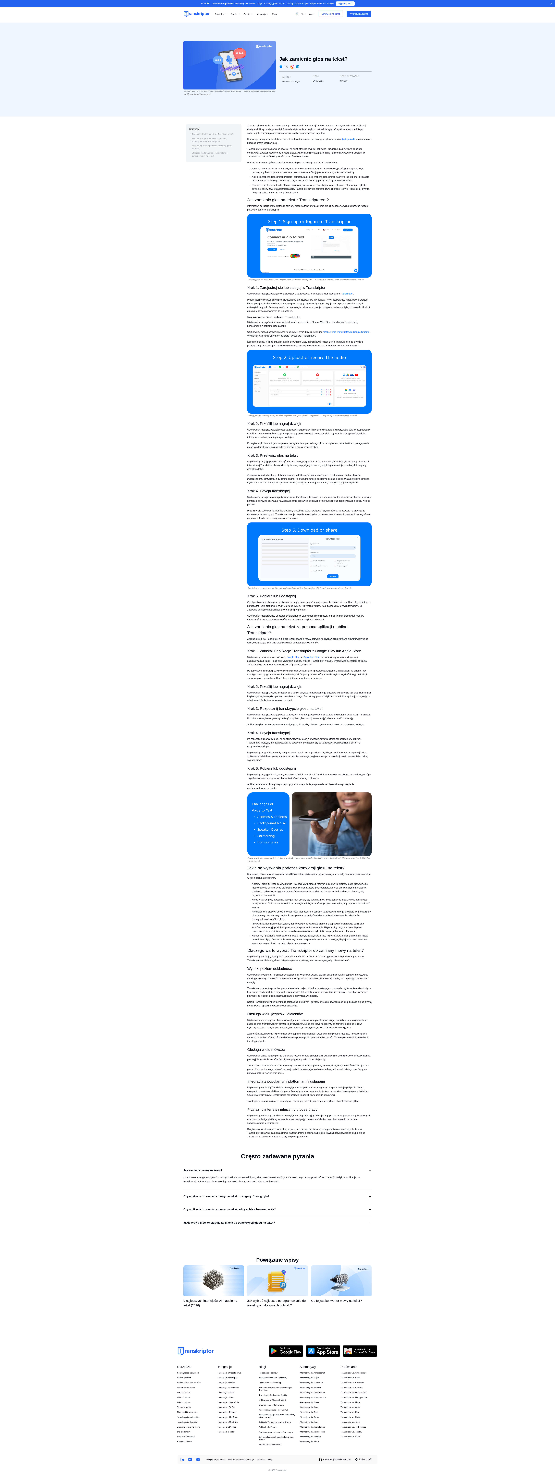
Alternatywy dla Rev (309, 1412)
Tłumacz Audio (184, 1407)
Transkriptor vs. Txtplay (351, 1432)
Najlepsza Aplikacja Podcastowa (273, 1410)
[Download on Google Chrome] (360, 1350)
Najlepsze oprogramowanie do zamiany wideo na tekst (277, 1416)
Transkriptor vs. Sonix (350, 1417)
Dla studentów (183, 1432)
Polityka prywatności (215, 1459)
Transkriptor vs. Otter (350, 1407)
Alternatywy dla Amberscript (312, 1373)
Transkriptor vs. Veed (350, 1437)
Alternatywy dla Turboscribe (312, 1432)
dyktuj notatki (348, 139)
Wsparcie (261, 1459)
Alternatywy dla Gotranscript (312, 1392)
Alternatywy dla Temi (309, 1422)
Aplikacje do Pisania (268, 1427)
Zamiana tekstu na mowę (188, 1427)
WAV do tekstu (183, 1402)
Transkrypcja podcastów (188, 1417)
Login (311, 14)
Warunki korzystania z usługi (241, 1459)
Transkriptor (346, 293)
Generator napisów (186, 1387)
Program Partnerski (186, 1437)
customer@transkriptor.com (337, 1459)
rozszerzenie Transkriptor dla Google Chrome (346, 332)
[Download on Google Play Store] (286, 1350)
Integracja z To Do (226, 1407)
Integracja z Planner (227, 1412)
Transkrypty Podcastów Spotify (273, 1395)
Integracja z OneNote (227, 1417)
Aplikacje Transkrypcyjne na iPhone (275, 1422)
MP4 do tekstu (183, 1397)
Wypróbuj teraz (345, 3)
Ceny (274, 14)
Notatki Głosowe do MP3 (270, 1444)
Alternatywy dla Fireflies (310, 1387)
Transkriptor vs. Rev (350, 1412)
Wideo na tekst (184, 1378)
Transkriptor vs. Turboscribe (353, 1427)
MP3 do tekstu (183, 1392)
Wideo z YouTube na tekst (189, 1382)
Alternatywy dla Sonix (309, 1417)
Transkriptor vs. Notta (350, 1402)
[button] (300, 14)
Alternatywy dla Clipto (309, 1378)
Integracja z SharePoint (228, 1402)
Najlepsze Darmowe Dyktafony (273, 1378)
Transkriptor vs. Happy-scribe (354, 1397)
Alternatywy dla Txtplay (310, 1437)
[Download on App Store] (323, 1350)
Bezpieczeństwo (184, 1441)
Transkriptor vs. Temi (350, 1422)
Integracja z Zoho (226, 1397)
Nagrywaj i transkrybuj (187, 1412)
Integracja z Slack (226, 1392)
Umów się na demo (331, 14)
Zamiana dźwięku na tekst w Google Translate (275, 1388)
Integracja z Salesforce (228, 1387)
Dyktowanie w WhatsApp (270, 1382)
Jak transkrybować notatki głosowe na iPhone (276, 1438)
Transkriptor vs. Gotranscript (354, 1392)
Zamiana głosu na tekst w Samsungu (276, 1432)
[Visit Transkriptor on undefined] (182, 1459)
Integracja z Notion (226, 1382)
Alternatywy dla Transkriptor (312, 1427)
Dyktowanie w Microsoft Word (272, 1400)
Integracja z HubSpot (227, 1378)
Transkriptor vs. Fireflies (351, 1387)
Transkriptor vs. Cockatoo (352, 1382)
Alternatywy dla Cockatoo (311, 1382)
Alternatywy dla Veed (309, 1441)
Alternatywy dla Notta (309, 1402)
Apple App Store (312, 657)
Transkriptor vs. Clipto (350, 1378)
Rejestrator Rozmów (268, 1373)
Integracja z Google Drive (229, 1373)
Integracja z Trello (226, 1432)
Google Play (293, 657)
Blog (270, 1459)
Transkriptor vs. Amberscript (353, 1373)
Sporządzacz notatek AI (188, 1373)
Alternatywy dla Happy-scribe (313, 1397)
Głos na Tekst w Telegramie (271, 1405)
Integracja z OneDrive (228, 1422)
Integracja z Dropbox (227, 1427)
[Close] (551, 3)
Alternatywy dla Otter (309, 1407)
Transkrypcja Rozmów (187, 1422)
